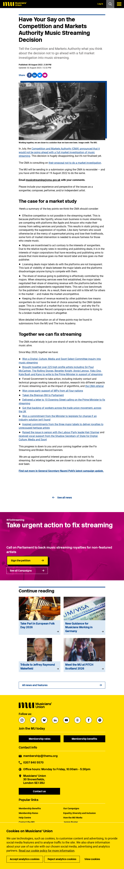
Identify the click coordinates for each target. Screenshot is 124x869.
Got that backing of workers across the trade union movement (57, 407)
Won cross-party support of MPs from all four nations (52, 390)
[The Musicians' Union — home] (14, 4)
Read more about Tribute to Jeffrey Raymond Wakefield (39, 655)
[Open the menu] (119, 4)
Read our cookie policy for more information (46, 850)
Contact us (39, 791)
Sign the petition (20, 560)
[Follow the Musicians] (22, 720)
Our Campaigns (71, 808)
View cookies (92, 859)
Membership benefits (84, 738)
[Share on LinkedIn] (34, 75)
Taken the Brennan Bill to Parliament (43, 395)
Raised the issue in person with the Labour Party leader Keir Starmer (60, 432)
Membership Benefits (30, 808)
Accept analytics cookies (25, 859)
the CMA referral (94, 386)
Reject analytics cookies (62, 859)
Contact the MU (27, 822)
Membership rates (40, 738)
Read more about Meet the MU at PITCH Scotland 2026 (84, 655)
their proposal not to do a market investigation (75, 162)
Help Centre (25, 817)
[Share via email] (44, 75)
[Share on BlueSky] (39, 75)
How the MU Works (72, 817)
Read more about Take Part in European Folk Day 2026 (39, 616)
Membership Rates (28, 813)
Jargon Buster (70, 822)
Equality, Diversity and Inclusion (79, 813)
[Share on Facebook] (29, 75)
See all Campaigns (21, 570)
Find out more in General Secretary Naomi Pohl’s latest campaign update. (61, 470)
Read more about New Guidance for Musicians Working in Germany (84, 616)
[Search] (110, 4)
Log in (100, 4)
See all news (64, 497)
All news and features (35, 685)
